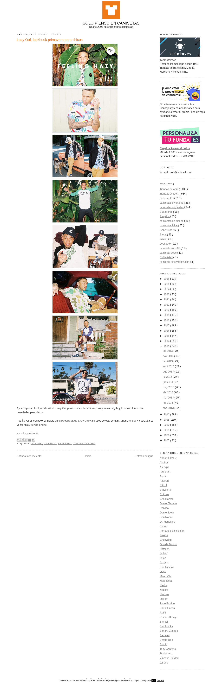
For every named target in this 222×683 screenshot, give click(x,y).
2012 (167, 414)
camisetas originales (172, 207)
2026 (167, 278)
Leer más (160, 681)
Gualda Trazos (168, 544)
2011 (167, 419)
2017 (167, 325)
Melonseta (166, 580)
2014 (167, 341)
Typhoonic (166, 653)
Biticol (163, 485)
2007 (167, 440)
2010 (167, 425)
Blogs (163, 234)
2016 (167, 330)
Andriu (163, 476)
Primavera (65, 444)
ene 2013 (168, 408)
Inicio (88, 456)
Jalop (163, 558)
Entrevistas (166, 257)
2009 (167, 430)
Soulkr (163, 644)
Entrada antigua (144, 456)
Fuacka (164, 535)
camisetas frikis (169, 225)
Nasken (164, 594)
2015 (167, 336)
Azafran (164, 480)
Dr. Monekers (167, 521)
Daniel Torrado (168, 503)
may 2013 (169, 387)
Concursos (166, 230)
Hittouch (164, 549)
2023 (167, 294)
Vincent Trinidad (169, 658)
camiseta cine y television (175, 261)
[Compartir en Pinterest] (33, 440)
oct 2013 (168, 361)
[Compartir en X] (25, 440)
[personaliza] (180, 144)
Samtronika (166, 626)
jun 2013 (168, 382)
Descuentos (167, 198)
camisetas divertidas (172, 202)
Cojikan (164, 494)
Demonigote (167, 512)
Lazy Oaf (36, 444)
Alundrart (165, 471)
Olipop (163, 599)
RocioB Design (168, 617)
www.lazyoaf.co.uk (27, 433)
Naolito (164, 589)
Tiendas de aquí (169, 189)
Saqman (165, 635)
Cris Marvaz (167, 499)
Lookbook (50, 444)
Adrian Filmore (168, 458)
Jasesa (164, 562)
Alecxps (164, 467)
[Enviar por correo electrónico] (18, 440)
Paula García (167, 608)
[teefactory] (180, 56)
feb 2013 (168, 402)
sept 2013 (169, 366)
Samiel (164, 621)
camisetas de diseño (172, 221)
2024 (167, 289)
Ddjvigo (164, 508)
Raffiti (163, 612)
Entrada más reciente (29, 456)
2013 (167, 346)
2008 (167, 435)
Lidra (163, 571)
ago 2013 (168, 371)
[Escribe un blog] (22, 440)
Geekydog (166, 539)
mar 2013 (168, 397)
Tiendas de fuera (84, 444)
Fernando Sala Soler (172, 530)
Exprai (163, 526)
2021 (167, 304)
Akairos (164, 462)
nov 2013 (168, 356)
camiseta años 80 (170, 248)
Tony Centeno (168, 649)
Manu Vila (165, 576)
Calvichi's (165, 489)
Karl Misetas (167, 567)
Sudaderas (166, 211)
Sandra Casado (169, 630)
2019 (167, 315)
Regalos (165, 216)
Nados (163, 585)
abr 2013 (168, 392)
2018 (167, 320)
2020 (167, 310)
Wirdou (164, 662)
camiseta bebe (168, 252)
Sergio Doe (166, 640)
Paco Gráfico (167, 603)
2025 (167, 284)
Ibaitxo (163, 553)
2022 (167, 299)
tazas (163, 239)
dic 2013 (168, 350)
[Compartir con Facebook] (29, 440)
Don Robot (166, 517)
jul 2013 (168, 376)
